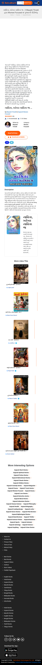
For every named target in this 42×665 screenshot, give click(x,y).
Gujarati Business (29, 519)
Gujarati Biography (27, 506)
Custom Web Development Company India (28, 662)
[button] (22, 2)
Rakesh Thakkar (13, 398)
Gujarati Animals (26, 522)
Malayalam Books (9, 595)
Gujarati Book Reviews (15, 517)
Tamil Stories (8, 624)
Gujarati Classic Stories (21, 480)
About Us (7, 536)
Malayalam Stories (9, 621)
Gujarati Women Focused (15, 491)
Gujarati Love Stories (21, 493)
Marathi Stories (8, 613)
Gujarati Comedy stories (14, 485)
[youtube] (18, 639)
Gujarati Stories (8, 610)
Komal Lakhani (10, 454)
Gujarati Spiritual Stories (21, 472)
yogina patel (11, 287)
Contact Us (7, 539)
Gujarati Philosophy (29, 504)
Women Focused (26, 125)
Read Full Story (12, 133)
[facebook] (6, 639)
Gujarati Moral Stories (21, 498)
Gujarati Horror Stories (13, 511)
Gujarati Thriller (29, 517)
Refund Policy (8, 547)
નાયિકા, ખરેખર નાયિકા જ (28, 222)
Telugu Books (8, 590)
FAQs (5, 550)
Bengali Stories (8, 618)
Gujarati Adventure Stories (21, 501)
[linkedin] (22, 639)
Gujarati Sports (15, 522)
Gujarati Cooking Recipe (15, 509)
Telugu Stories (8, 626)
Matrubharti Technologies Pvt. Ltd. (24, 660)
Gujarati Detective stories (21, 496)
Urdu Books (7, 601)
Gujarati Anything (13, 527)
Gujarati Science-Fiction (14, 519)
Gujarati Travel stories (27, 488)
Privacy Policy (8, 542)
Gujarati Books (8, 582)
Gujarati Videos (8, 562)
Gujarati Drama (30, 491)
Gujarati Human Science (13, 504)
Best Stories (7, 556)
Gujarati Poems (13, 488)
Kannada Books (9, 598)
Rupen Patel (11, 370)
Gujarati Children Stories (21, 483)
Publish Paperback (9, 570)
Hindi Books (7, 579)
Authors (6, 565)
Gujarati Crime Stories (27, 527)
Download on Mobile (18, 137)
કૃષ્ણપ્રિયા (12, 343)
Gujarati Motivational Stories (21, 478)
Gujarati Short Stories (21, 470)
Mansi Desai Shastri (12, 315)
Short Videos (8, 567)
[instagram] (10, 639)
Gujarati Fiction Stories (21, 475)
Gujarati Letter (29, 509)
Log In (36, 3)
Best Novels (7, 559)
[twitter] (14, 639)
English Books (8, 577)
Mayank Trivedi (12, 112)
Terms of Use (8, 544)
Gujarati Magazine (29, 485)
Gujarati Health (14, 506)
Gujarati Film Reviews (29, 511)
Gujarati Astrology (15, 525)
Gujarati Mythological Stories (21, 514)
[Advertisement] (21, 40)
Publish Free (27, 3)
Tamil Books (7, 587)
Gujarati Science (27, 525)
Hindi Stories (8, 607)
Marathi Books (8, 585)
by (7, 287)
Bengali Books (8, 593)
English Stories (8, 616)
